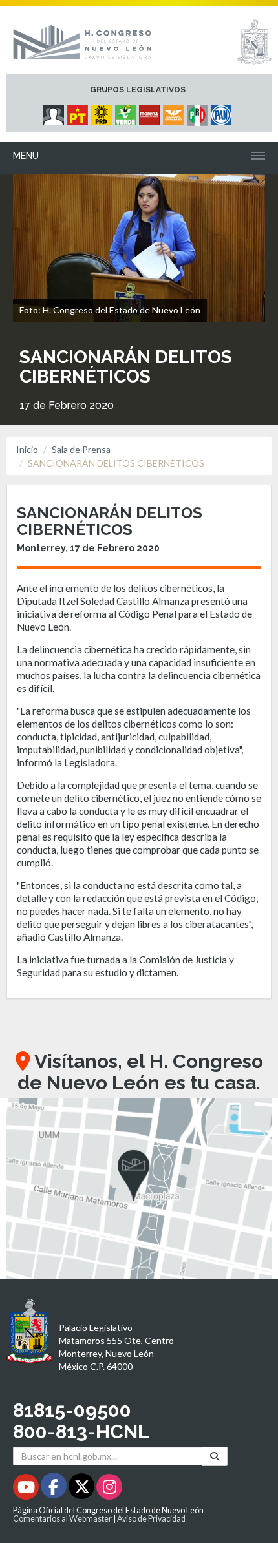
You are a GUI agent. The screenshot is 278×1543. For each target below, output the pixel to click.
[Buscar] (215, 1456)
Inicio (27, 449)
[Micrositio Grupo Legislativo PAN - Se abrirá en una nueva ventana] (223, 111)
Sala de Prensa (81, 449)
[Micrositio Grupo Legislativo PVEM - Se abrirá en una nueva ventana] (127, 111)
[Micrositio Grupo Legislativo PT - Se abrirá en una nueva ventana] (79, 111)
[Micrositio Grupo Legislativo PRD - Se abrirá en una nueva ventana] (103, 111)
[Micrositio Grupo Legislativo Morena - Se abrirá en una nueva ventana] (151, 111)
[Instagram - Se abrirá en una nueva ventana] (109, 1489)
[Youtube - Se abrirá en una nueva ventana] (27, 1489)
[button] (139, 1188)
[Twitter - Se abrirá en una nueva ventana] (82, 1489)
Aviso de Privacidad (151, 1519)
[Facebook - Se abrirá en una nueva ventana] (55, 1489)
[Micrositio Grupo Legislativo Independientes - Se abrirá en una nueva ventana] (55, 111)
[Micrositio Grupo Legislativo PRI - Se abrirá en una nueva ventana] (199, 111)
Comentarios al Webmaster (62, 1519)
